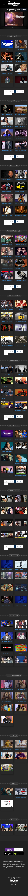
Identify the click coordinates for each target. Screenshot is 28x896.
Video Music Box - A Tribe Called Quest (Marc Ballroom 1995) (7, 244)
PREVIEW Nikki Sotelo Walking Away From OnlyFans (21, 833)
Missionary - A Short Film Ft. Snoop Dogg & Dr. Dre (7, 797)
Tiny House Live (14, 675)
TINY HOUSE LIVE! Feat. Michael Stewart (21, 689)
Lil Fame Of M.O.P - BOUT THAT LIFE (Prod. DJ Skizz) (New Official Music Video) (7, 73)
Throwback (14, 100)
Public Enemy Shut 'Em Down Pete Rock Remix (7, 150)
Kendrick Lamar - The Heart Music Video (21, 85)
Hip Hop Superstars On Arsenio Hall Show (7, 641)
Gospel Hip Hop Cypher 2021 (7, 475)
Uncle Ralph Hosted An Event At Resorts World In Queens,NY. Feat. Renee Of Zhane (7, 280)
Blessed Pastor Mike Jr (21, 451)
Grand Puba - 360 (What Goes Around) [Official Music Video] (7, 85)
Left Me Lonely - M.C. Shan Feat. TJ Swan (21, 126)
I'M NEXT (14, 555)
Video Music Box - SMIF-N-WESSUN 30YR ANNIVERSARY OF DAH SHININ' (7, 256)
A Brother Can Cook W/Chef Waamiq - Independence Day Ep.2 (21, 749)
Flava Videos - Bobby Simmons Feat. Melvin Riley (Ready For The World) (21, 504)
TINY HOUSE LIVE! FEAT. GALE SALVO (7, 689)
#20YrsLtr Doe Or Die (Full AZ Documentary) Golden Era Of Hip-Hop (7, 309)
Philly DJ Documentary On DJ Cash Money (21, 345)
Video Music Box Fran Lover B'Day (21, 244)
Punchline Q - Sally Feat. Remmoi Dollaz (7, 593)
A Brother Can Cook (7, 749)
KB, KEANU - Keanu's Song (7, 463)
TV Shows (14, 615)
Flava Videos (14, 490)
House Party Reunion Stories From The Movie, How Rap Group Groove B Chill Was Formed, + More (7, 833)
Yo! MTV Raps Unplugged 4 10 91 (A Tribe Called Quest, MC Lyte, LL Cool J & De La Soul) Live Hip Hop (21, 179)
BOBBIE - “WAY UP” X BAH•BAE (21, 569)
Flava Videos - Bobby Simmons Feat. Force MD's (7, 504)
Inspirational (14, 425)
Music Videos (14, 35)
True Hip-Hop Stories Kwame (7, 386)
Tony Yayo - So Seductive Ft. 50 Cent (21, 61)
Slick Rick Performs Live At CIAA (21, 203)
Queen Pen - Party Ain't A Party (7, 61)
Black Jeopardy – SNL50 (21, 664)
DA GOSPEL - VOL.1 (7, 439)
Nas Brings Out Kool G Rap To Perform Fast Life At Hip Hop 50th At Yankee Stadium (7, 203)
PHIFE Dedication (7, 333)
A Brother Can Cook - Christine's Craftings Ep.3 (7, 760)
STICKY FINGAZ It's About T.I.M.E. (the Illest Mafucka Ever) (7, 809)
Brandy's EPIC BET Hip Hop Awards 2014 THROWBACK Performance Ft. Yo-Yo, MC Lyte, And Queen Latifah (21, 629)
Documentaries (14, 295)
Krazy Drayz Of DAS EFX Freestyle (7, 179)
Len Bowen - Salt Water (7, 581)
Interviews (14, 360)
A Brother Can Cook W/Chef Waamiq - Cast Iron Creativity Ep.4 (21, 761)
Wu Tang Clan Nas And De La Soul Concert (21, 191)
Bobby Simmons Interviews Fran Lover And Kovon (21, 410)
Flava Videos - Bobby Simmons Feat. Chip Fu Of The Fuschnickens (7, 528)
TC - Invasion (21, 49)
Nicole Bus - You (21, 73)
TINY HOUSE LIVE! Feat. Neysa (7, 701)
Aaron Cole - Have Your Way (21, 463)
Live (7, 49)
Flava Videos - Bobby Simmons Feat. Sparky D (21, 528)
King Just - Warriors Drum (21, 138)
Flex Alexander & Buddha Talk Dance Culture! (21, 333)
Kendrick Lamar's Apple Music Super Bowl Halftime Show (7, 191)
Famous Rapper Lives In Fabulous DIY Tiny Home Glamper (7, 772)
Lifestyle (14, 735)
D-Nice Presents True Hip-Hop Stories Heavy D (21, 398)
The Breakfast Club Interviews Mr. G (7, 410)
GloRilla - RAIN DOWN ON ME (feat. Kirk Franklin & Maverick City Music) (7, 451)
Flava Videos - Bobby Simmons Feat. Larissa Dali (21, 516)
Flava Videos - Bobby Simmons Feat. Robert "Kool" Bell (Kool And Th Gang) (21, 540)
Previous (11, 91)
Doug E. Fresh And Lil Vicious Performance (7, 215)
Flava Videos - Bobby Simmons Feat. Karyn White (7, 516)
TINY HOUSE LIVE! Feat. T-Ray (7, 725)
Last (10, 94)
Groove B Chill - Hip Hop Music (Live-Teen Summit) (7, 665)
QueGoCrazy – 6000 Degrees (7, 605)
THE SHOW (21, 309)
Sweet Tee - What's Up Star (7, 126)
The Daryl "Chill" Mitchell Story (7, 321)
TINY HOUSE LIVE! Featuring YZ (7, 713)
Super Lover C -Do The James (21, 641)
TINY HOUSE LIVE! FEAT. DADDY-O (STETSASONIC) (21, 701)
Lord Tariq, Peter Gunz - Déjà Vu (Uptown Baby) (21, 114)
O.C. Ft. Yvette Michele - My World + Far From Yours (7, 138)
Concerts (14, 165)
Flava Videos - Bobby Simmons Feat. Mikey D (7, 540)
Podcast (14, 819)
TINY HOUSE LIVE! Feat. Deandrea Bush (21, 713)
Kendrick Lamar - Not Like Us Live (21, 215)
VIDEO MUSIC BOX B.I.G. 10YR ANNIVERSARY (21, 280)
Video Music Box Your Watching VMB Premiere (21, 268)
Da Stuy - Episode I (7, 653)
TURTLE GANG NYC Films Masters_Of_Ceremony (21, 386)
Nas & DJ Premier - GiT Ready (7, 114)
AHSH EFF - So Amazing (7, 569)
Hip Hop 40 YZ (7, 374)
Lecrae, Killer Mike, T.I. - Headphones (21, 439)
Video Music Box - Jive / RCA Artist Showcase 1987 (21, 256)
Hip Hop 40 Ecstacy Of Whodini (7, 398)
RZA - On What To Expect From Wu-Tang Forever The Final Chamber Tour (7, 629)
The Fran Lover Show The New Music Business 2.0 (21, 374)
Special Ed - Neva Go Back (20, 150)
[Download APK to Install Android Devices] (19, 853)
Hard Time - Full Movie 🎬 (21, 797)
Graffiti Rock (20, 653)
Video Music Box (14, 230)
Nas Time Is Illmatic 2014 (21, 321)
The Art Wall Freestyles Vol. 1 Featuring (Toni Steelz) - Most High (21, 581)
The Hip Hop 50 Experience (7, 268)
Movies (14, 783)
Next (6, 94)
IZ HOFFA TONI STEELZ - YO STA (21, 593)
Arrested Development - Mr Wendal (21, 475)
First (6, 91)
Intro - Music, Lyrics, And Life (7, 345)
